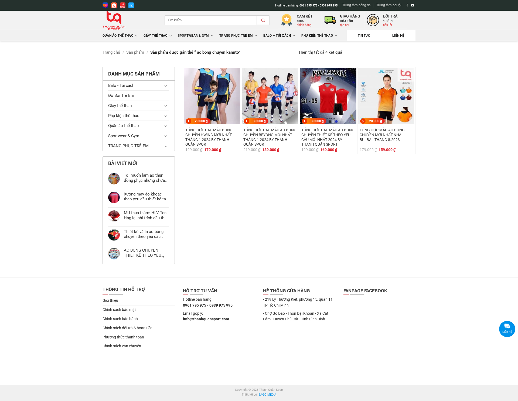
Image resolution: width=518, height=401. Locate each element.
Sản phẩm (135, 52)
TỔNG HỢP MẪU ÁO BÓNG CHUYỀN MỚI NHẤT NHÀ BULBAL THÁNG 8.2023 (382, 135)
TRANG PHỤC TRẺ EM (236, 35)
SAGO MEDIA (267, 394)
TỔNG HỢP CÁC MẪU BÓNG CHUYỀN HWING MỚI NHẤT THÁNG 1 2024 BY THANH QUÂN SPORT (209, 137)
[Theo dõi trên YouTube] (412, 5)
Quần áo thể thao (118, 35)
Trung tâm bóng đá (356, 5)
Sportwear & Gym (193, 35)
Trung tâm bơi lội (388, 5)
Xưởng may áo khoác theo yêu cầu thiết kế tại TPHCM (145, 196)
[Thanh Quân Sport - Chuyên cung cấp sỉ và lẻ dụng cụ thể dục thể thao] (129, 20)
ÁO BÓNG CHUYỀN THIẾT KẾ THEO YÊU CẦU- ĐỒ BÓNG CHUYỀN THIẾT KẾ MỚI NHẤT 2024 (146, 253)
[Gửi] (263, 20)
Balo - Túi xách (121, 85)
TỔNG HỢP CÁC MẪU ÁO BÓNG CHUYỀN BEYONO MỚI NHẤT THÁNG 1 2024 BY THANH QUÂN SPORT (270, 137)
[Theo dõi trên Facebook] (407, 5)
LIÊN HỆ (398, 35)
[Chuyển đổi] (166, 85)
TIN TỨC (364, 35)
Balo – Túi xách (277, 35)
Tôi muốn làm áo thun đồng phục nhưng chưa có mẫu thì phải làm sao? (144, 178)
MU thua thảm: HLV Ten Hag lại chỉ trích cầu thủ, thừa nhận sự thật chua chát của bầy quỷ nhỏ (145, 215)
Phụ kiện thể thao (317, 35)
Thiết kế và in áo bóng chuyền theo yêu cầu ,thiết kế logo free (143, 234)
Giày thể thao (155, 35)
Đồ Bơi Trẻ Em (121, 95)
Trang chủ (111, 52)
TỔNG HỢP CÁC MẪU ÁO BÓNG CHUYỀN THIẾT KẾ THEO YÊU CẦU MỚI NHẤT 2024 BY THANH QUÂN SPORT (328, 137)
